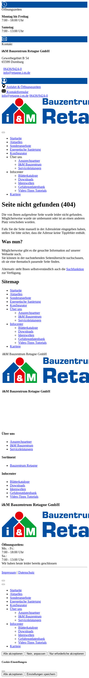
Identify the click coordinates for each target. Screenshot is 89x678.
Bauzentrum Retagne (23, 465)
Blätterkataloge (28, 175)
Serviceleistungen (29, 168)
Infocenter (16, 324)
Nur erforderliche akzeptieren (66, 653)
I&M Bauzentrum (29, 164)
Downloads (25, 179)
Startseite (16, 138)
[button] (3, 132)
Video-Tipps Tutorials (32, 190)
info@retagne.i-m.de (16, 72)
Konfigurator (18, 153)
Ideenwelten (26, 183)
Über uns (16, 309)
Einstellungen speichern (41, 674)
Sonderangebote (20, 146)
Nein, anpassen (36, 653)
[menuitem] (21, 87)
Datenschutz (26, 572)
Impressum (9, 572)
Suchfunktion (75, 269)
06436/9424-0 (12, 69)
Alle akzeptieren (13, 653)
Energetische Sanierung (25, 149)
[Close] (3, 584)
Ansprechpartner (29, 160)
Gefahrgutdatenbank (31, 187)
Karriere (15, 194)
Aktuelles (16, 142)
